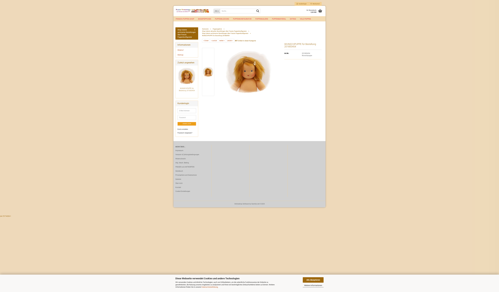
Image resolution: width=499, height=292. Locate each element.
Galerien (178, 179)
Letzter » (230, 41)
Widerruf (180, 50)
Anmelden (187, 124)
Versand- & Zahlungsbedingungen (187, 154)
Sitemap (180, 55)
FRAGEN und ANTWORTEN (184, 167)
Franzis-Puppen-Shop (185, 19)
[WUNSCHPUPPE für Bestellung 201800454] (249, 72)
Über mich (179, 183)
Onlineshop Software (241, 204)
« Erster (206, 41)
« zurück (214, 41)
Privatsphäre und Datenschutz (186, 175)
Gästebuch (179, 171)
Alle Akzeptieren (313, 280)
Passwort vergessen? (185, 133)
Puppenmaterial (279, 19)
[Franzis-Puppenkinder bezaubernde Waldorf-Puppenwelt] (192, 11)
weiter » (222, 41)
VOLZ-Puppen (305, 19)
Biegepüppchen (204, 19)
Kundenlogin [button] (302, 4)
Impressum (179, 150)
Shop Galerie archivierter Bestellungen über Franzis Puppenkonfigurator (187, 33)
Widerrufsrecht (180, 159)
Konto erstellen (183, 129)
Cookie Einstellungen (182, 191)
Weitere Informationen (313, 285)
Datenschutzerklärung (210, 287)
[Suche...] (257, 11)
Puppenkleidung (222, 19)
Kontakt (178, 187)
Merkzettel (316, 4)
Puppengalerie (261, 19)
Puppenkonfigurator (242, 19)
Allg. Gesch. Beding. (182, 163)
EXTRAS (293, 19)
